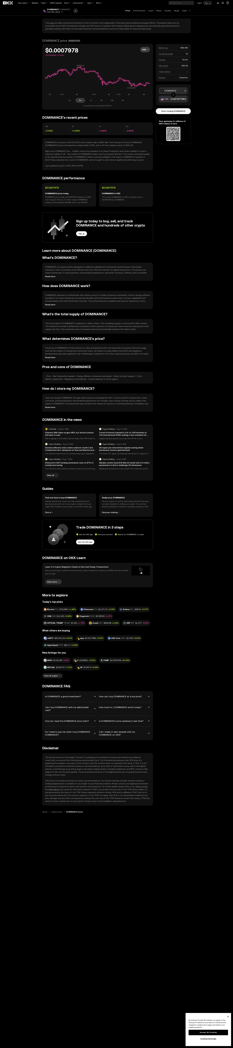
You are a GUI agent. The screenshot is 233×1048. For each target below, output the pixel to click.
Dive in (48, 512)
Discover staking (110, 512)
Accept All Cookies (208, 1032)
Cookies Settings (208, 1039)
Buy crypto (22, 3)
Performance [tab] (139, 10)
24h (112, 100)
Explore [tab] (185, 10)
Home (44, 812)
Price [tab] (127, 10)
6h (101, 100)
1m (69, 100)
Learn (89, 3)
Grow (66, 3)
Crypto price (56, 812)
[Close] (228, 1016)
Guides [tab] (168, 10)
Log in (199, 3)
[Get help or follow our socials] (227, 3)
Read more (50, 276)
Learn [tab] (151, 10)
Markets (35, 3)
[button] (62, 12)
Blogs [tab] (176, 10)
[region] (208, 1029)
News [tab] (159, 10)
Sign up (208, 3)
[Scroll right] (190, 11)
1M (122, 100)
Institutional (78, 3)
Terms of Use (142, 786)
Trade (43, 3)
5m (80, 100)
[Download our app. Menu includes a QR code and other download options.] (218, 3)
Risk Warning (54, 789)
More (98, 3)
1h (91, 100)
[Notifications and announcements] (223, 3)
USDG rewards (56, 3)
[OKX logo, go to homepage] (8, 3)
